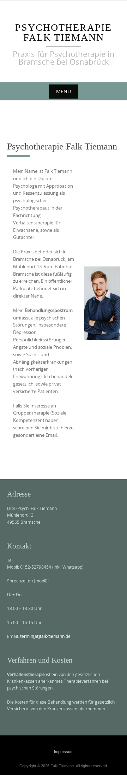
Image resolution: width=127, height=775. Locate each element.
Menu (63, 91)
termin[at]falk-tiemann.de (45, 636)
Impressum (63, 752)
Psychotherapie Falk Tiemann (63, 32)
